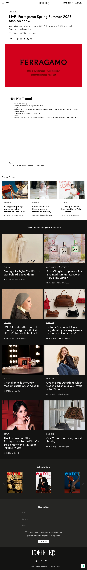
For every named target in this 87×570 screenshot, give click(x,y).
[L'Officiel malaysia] (43, 3)
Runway (13, 12)
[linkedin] (21, 39)
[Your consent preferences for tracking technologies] (83, 566)
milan (31, 166)
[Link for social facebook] (41, 561)
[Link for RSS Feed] (50, 561)
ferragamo (40, 166)
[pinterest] (17, 39)
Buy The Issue (68, 3)
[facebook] (14, 39)
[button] (82, 483)
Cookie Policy (55, 566)
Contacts (30, 566)
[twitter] (24, 39)
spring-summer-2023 (18, 166)
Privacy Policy (55, 536)
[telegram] (31, 39)
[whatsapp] (27, 39)
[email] (11, 39)
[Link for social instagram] (46, 561)
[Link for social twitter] (36, 561)
